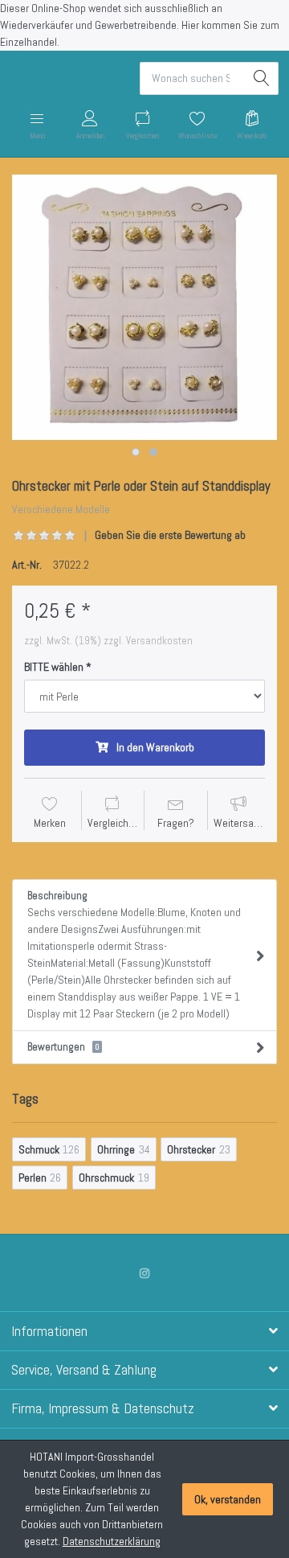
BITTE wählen (53, 667)
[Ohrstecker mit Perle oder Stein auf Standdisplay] (144, 307)
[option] (144, 307)
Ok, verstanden (227, 1499)
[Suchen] (262, 78)
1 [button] (136, 452)
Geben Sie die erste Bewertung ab (170, 535)
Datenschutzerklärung (112, 1541)
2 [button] (153, 452)
